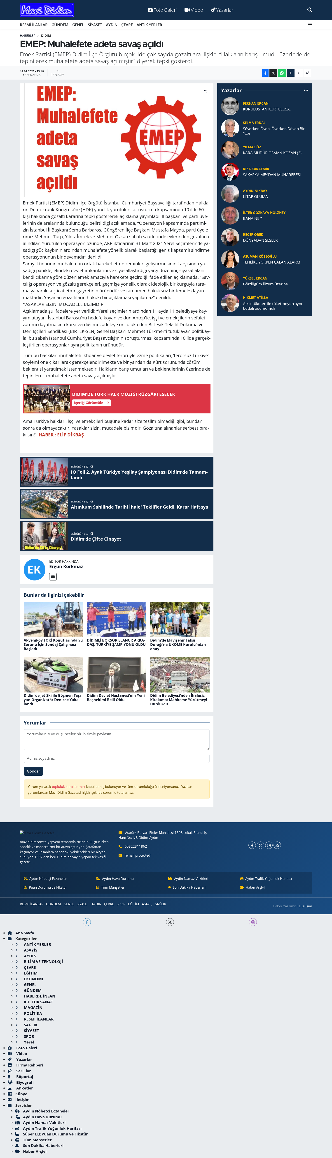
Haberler (27, 35)
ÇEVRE (127, 24)
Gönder (33, 771)
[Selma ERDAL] (230, 127)
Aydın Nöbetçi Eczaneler (48, 878)
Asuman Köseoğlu (260, 256)
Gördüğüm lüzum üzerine (265, 284)
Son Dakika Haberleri (189, 887)
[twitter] (170, 922)
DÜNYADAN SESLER (260, 240)
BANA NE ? (252, 218)
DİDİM (46, 35)
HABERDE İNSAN (39, 996)
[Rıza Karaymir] (230, 171)
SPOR (121, 904)
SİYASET (95, 24)
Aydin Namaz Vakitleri (191, 878)
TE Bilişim (304, 906)
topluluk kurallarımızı (69, 786)
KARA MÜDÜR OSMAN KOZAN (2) (272, 152)
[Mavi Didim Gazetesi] (47, 10)
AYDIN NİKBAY (255, 190)
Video (197, 10)
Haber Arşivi (255, 887)
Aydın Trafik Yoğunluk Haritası (268, 878)
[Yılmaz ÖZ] (230, 149)
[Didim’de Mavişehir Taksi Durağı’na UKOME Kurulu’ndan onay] (180, 618)
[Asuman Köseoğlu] (230, 258)
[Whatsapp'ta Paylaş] (282, 73)
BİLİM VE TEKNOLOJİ (43, 961)
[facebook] (87, 922)
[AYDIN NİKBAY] (230, 193)
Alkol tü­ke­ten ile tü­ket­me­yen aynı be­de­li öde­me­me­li (272, 306)
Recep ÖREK (253, 234)
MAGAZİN (32, 1007)
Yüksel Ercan (255, 278)
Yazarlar (224, 10)
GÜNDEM (59, 24)
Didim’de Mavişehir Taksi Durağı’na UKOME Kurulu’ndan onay (178, 644)
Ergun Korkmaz (66, 566)
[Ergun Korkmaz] (34, 569)
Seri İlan (23, 1070)
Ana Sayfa (24, 933)
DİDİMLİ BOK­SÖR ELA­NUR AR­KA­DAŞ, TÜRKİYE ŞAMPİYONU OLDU (116, 642)
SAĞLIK (160, 904)
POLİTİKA (32, 1013)
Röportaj (24, 1076)
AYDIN (111, 24)
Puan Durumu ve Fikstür (48, 887)
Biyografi (24, 1082)
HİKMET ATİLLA (255, 297)
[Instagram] (269, 845)
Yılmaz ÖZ (252, 147)
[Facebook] (252, 845)
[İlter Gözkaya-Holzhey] (230, 215)
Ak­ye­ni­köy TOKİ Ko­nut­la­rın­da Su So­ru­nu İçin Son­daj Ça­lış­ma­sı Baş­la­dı (53, 644)
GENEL (78, 24)
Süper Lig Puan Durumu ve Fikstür (55, 1134)
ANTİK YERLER (149, 24)
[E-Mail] (53, 576)
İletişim (22, 1099)
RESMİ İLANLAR (34, 24)
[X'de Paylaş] (273, 73)
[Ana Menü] (310, 25)
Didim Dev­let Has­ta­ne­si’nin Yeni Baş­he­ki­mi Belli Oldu (116, 697)
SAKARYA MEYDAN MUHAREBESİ (272, 174)
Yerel (28, 1042)
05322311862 (136, 846)
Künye (21, 1093)
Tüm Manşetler (112, 887)
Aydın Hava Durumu (118, 878)
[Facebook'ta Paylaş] (265, 73)
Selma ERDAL (254, 122)
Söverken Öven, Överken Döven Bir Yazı (274, 131)
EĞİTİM (133, 904)
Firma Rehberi (29, 1065)
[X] (260, 845)
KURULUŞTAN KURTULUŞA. (267, 109)
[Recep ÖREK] (230, 236)
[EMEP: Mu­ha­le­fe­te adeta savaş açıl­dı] (116, 140)
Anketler (24, 1088)
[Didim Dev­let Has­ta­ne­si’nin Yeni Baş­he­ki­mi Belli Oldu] (116, 674)
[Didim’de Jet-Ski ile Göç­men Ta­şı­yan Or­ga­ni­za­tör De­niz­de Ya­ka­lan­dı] (53, 674)
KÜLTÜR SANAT (38, 1001)
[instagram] (253, 922)
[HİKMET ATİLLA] (230, 302)
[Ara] (309, 9)
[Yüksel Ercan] (230, 280)
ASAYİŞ (147, 904)
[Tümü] (306, 90)
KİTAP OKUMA (255, 196)
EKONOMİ (33, 978)
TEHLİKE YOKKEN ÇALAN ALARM (271, 262)
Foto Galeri (165, 10)
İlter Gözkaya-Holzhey (264, 212)
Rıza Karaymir (256, 169)
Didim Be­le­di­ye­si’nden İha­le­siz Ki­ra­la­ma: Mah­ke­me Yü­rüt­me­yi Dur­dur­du (178, 699)
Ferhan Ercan (256, 103)
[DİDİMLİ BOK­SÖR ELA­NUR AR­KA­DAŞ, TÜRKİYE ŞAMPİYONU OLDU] (116, 618)
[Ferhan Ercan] (230, 105)
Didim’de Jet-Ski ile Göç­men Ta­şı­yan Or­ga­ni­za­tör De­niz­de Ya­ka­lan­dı (53, 699)
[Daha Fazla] (291, 73)
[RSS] (277, 845)
